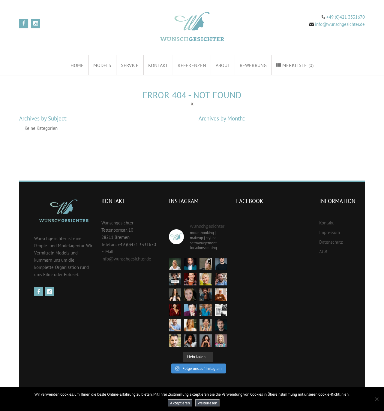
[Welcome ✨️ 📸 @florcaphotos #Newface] (206, 264)
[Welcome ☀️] (190, 264)
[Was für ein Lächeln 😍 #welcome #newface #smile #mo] (206, 294)
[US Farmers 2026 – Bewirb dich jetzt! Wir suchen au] (221, 310)
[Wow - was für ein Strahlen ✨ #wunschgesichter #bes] (221, 340)
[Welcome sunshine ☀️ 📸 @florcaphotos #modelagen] (190, 294)
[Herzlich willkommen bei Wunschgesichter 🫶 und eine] (175, 340)
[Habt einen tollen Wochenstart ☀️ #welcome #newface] (221, 325)
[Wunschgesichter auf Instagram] (50, 292)
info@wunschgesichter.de (340, 24)
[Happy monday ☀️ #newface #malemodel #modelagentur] (221, 279)
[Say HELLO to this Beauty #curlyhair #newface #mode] (190, 340)
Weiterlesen (207, 403)
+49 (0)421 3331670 (345, 17)
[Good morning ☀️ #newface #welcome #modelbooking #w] (190, 325)
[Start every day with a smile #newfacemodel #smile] (206, 325)
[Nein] (377, 399)
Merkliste (297, 65)
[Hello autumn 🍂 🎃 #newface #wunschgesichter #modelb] (221, 294)
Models (102, 65)
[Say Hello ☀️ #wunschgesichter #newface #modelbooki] (175, 325)
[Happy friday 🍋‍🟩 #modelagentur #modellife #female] (206, 279)
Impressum (329, 232)
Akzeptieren (180, 403)
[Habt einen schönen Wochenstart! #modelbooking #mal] (190, 279)
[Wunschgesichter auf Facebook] (39, 292)
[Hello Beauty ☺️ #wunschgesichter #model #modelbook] (206, 340)
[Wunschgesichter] (191, 27)
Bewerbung (253, 65)
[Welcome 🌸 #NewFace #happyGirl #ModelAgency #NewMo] (175, 294)
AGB (323, 251)
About (223, 65)
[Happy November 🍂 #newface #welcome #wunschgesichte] (175, 310)
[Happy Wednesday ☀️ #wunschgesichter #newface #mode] (190, 310)
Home (77, 65)
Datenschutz (331, 242)
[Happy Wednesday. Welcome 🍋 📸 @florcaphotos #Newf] (175, 264)
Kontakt (158, 65)
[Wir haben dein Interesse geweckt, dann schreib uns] (175, 279)
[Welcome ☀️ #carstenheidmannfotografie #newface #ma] (221, 264)
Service (130, 65)
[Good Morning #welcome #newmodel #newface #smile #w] (206, 310)
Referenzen (192, 65)
